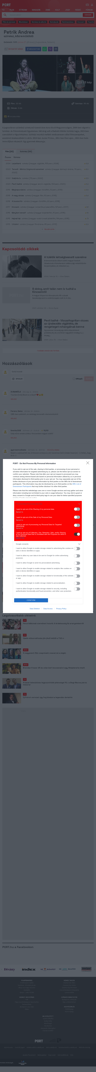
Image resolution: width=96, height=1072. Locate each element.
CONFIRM (31, 600)
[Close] (88, 463)
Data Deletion (35, 609)
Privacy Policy (61, 609)
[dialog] (48, 536)
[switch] (77, 509)
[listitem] (48, 504)
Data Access (48, 609)
